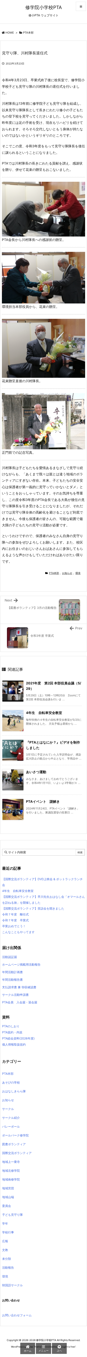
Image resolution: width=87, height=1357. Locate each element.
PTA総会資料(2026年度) (18, 1038)
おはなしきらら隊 (14, 1091)
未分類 (6, 1258)
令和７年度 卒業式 (15, 920)
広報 (5, 1241)
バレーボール (11, 1126)
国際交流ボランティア (17, 1153)
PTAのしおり (10, 1026)
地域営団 (8, 1188)
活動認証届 (9, 957)
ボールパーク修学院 (15, 1135)
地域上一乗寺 (11, 1162)
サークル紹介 (11, 1117)
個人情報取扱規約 (14, 1044)
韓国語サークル (12, 1285)
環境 (77, 573)
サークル (8, 1109)
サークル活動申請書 (15, 994)
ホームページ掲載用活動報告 (21, 964)
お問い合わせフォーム (17, 1315)
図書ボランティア (14, 1144)
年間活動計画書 (12, 972)
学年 (5, 1223)
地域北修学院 (11, 1170)
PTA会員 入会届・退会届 (19, 1002)
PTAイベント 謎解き (43, 801)
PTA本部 (28, 32)
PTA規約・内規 (12, 1032)
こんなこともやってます (18, 932)
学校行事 (8, 1232)
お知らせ (67, 573)
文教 (5, 1250)
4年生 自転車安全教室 (44, 713)
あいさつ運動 (36, 772)
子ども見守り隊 (12, 1214)
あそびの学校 (11, 1082)
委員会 (6, 1206)
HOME (9, 32)
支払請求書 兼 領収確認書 (19, 987)
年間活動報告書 (12, 979)
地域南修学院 (11, 1179)
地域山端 (8, 1197)
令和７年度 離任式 (15, 914)
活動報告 (8, 1267)
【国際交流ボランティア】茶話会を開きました (33, 908)
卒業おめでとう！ (14, 926)
